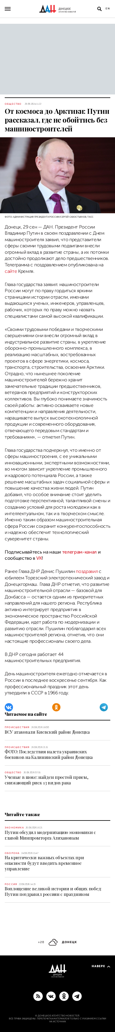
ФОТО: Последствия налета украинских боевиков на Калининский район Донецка (49, 754)
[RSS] (38, 996)
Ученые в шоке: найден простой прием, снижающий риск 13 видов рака (46, 780)
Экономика (14, 827)
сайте (11, 271)
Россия (11, 884)
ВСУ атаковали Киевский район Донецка (47, 732)
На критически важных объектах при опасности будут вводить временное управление (44, 863)
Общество (13, 104)
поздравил (87, 571)
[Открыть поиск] (99, 8)
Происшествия (17, 727)
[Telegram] (104, 707)
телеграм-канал (79, 552)
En (108, 8)
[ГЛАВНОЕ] (77, 996)
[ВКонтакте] (9, 707)
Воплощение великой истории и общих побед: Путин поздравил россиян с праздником (53, 891)
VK (39, 558)
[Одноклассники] (56, 707)
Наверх (98, 966)
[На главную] (57, 9)
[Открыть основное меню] (7, 8)
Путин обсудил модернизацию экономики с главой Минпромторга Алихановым (50, 835)
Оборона (12, 853)
